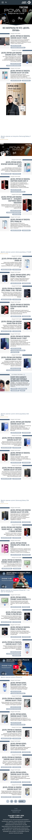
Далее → (22, 801)
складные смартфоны (18, 47)
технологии (15, 390)
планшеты (17, 568)
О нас (16, 808)
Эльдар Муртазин (15, 33)
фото (22, 390)
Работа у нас (16, 812)
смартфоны (26, 80)
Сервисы (14, 388)
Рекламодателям (16, 810)
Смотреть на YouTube (4, 139)
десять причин (16, 45)
